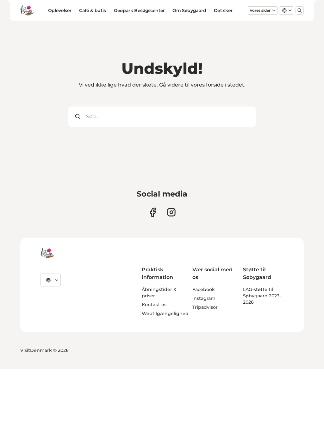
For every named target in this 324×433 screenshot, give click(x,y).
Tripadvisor (205, 307)
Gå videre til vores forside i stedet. (202, 85)
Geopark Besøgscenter (139, 10)
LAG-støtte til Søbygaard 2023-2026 (262, 296)
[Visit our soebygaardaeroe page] (152, 212)
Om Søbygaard (189, 10)
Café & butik (92, 10)
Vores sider (260, 10)
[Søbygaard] (47, 253)
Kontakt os (154, 304)
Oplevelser (60, 10)
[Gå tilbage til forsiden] (27, 10)
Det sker (223, 10)
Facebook (203, 289)
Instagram (203, 298)
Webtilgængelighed (165, 313)
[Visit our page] (171, 212)
